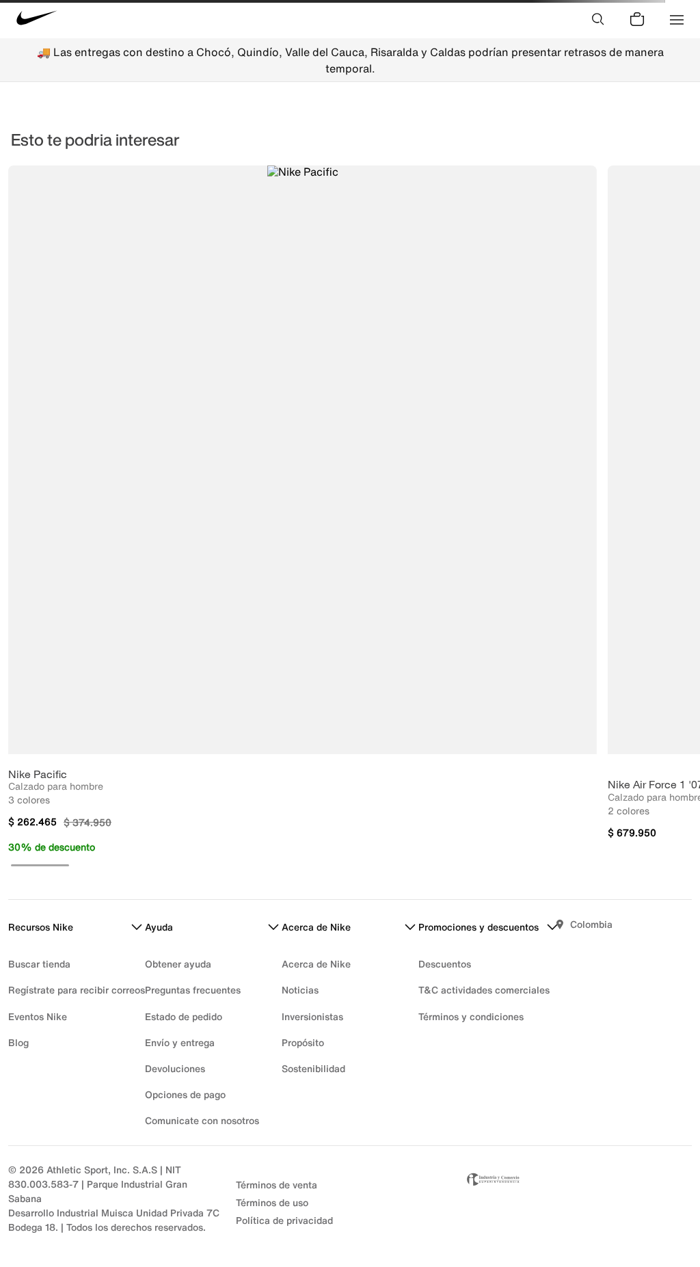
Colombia (591, 924)
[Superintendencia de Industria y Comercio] (578, 1198)
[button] (40, 865)
